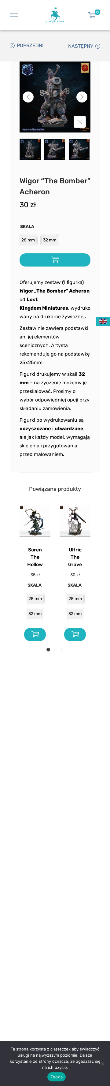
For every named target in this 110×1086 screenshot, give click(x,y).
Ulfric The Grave (75, 557)
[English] (103, 321)
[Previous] (28, 97)
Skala (27, 226)
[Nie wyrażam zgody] (102, 1064)
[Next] (81, 97)
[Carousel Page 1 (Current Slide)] (48, 649)
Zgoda (56, 1076)
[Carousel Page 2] (55, 649)
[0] (92, 15)
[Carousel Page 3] (62, 649)
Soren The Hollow (35, 557)
